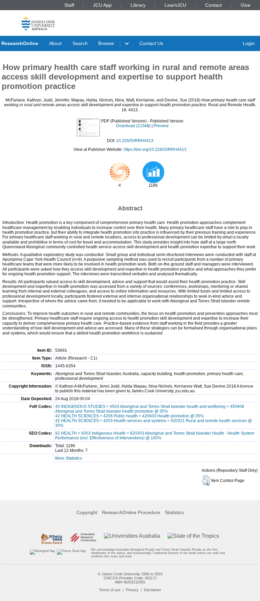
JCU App (102, 5)
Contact (213, 5)
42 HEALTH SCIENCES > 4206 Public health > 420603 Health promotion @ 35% (129, 416)
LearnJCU (175, 5)
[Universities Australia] (132, 538)
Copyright (87, 512)
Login (249, 43)
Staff (69, 5)
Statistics (174, 512)
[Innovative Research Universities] (82, 538)
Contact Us (151, 43)
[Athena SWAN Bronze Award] (51, 538)
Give (246, 5)
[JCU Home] (38, 22)
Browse (106, 43)
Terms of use (110, 590)
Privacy (132, 590)
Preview (161, 125)
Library (138, 5)
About (55, 43)
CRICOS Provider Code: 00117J (130, 578)
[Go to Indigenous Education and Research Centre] (42, 553)
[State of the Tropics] (193, 538)
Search (80, 43)
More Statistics (68, 458)
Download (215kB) (133, 125)
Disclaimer (152, 590)
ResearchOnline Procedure (131, 512)
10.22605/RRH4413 (134, 140)
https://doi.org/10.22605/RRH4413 (155, 149)
